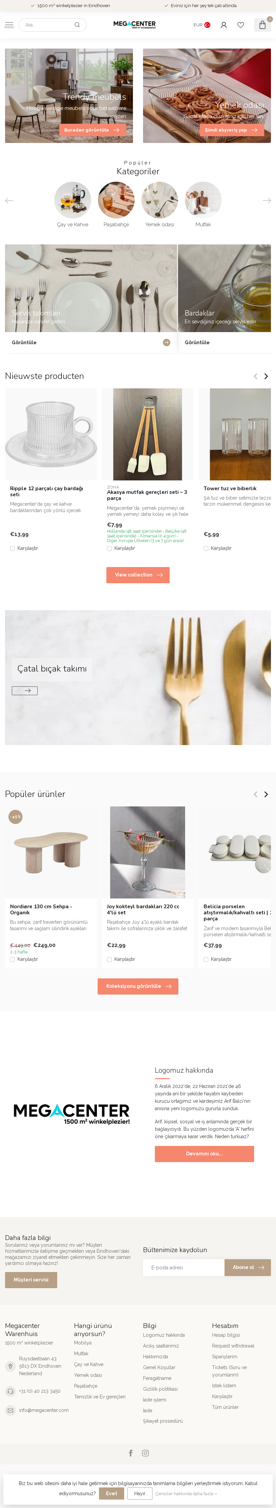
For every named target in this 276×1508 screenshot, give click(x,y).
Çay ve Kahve (88, 1364)
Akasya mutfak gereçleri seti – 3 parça (147, 495)
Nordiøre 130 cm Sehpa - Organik (41, 909)
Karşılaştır (28, 548)
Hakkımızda (155, 1356)
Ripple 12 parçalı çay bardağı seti (46, 491)
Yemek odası (88, 1375)
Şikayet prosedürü (163, 1421)
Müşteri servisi (31, 1279)
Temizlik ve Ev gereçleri (100, 1396)
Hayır (139, 1493)
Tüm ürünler (225, 1407)
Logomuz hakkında (164, 1335)
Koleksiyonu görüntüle (133, 986)
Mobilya (83, 1343)
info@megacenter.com (44, 1410)
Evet (111, 1493)
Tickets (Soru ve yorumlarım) (229, 1371)
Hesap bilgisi (226, 1335)
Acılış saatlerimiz (161, 1346)
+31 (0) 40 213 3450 (40, 1391)
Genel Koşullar (159, 1367)
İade (147, 1410)
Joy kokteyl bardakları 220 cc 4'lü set (143, 909)
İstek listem (224, 1385)
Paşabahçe (85, 1386)
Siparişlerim (224, 1356)
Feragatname (157, 1378)
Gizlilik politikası (160, 1389)
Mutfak (81, 1353)
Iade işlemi (154, 1399)
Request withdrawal (233, 1346)
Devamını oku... (204, 1153)
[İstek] (240, 25)
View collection (133, 575)
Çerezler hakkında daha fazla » (186, 1493)
